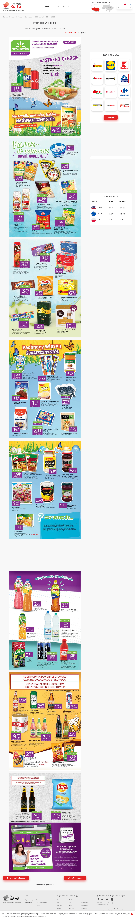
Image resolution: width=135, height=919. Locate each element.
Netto (71, 900)
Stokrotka (28, 17)
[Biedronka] (97, 66)
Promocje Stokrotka (44, 22)
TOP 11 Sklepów (111, 55)
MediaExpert (84, 902)
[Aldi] (124, 79)
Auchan (59, 908)
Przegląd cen (63, 6)
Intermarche (84, 905)
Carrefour (84, 900)
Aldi (70, 902)
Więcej (111, 117)
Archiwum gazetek (45, 885)
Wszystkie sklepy (75, 878)
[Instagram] (111, 899)
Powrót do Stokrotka (16, 878)
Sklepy (47, 6)
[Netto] (111, 79)
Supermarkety (29, 900)
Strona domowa (9, 17)
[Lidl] (111, 66)
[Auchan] (97, 79)
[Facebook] (98, 899)
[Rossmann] (111, 92)
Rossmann (72, 908)
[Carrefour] (124, 92)
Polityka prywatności (41, 902)
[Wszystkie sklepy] (124, 106)
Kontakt (38, 905)
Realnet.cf (105, 904)
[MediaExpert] (97, 106)
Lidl (58, 902)
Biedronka (60, 900)
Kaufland (59, 905)
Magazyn (82, 32)
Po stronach (70, 32)
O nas (37, 900)
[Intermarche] (111, 106)
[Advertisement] (111, 35)
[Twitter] (107, 899)
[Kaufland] (124, 66)
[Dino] (97, 92)
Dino (70, 905)
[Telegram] (102, 899)
